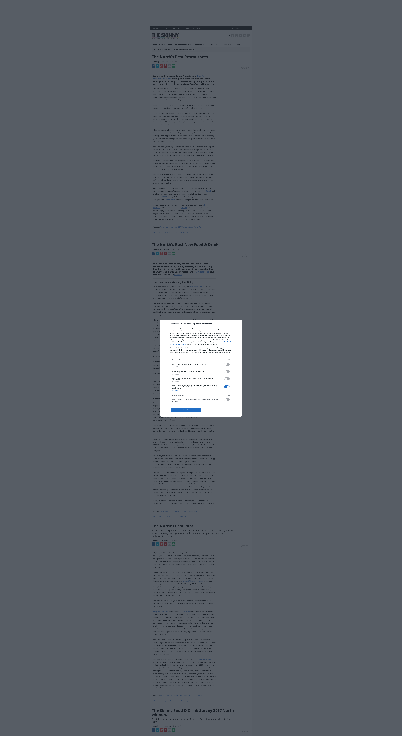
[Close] (237, 324)
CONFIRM (186, 409)
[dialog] (201, 368)
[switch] (227, 364)
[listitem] (201, 360)
